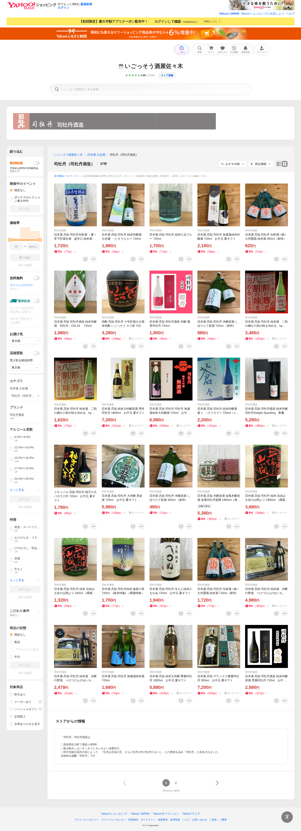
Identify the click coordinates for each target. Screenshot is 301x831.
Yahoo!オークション (166, 813)
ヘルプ (290, 13)
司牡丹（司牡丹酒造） (74, 164)
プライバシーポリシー (86, 819)
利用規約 (133, 819)
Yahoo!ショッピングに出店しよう (262, 13)
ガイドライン (148, 819)
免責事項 (163, 819)
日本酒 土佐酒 (96, 154)
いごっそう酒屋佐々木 (68, 154)
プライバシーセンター (113, 819)
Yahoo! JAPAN (229, 13)
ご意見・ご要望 (218, 819)
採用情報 (175, 819)
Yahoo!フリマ (191, 813)
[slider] (10, 240)
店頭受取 (16, 353)
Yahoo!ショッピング (114, 813)
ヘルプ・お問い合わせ (194, 819)
